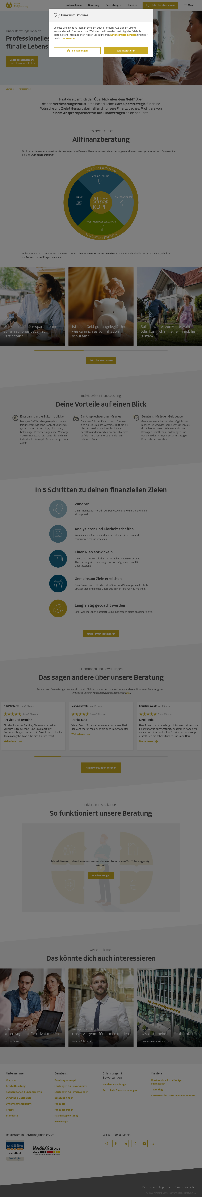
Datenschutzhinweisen (123, 35)
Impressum (68, 38)
